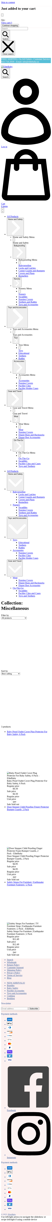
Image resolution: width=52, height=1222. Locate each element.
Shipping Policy (14, 970)
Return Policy (13, 965)
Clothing (11, 996)
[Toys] (19, 347)
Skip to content (8, 2)
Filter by (5, 615)
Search (10, 959)
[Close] (2, 14)
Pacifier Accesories (15, 990)
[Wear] (19, 426)
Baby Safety (12, 988)
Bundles (10, 985)
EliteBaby (12, 1214)
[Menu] (2, 210)
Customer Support (15, 967)
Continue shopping (10, 25)
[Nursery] (19, 291)
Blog (9, 978)
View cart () (6, 22)
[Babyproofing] (19, 262)
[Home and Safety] (14, 240)
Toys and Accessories (17, 993)
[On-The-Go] (19, 455)
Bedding (11, 998)
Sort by (4, 671)
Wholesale (11, 962)
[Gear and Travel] (14, 410)
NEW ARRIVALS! (16, 983)
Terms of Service (14, 975)
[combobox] (14, 28)
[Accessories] (19, 377)
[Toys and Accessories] (14, 332)
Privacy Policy (13, 972)
